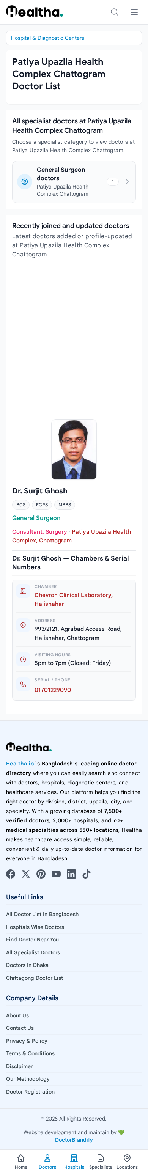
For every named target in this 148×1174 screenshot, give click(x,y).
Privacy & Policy (26, 1040)
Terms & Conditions (30, 1053)
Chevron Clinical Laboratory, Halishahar (74, 599)
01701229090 (53, 690)
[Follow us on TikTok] (86, 874)
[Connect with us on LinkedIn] (71, 874)
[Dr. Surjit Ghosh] (74, 449)
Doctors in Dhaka (27, 965)
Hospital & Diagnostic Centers (47, 38)
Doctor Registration (30, 1091)
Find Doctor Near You (32, 939)
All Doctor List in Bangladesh (42, 914)
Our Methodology (28, 1078)
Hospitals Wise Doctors (35, 927)
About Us (17, 1015)
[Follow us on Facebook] (10, 874)
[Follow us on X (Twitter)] (25, 874)
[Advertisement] (74, 339)
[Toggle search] (114, 12)
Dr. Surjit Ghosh (40, 491)
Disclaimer (19, 1066)
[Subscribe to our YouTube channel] (56, 874)
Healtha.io (20, 763)
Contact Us (20, 1028)
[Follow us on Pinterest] (41, 874)
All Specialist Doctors (33, 952)
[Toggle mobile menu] (134, 12)
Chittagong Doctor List (34, 977)
